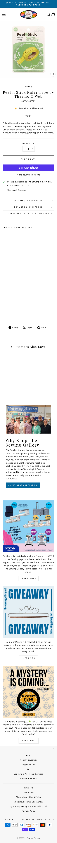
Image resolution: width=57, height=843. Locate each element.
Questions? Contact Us (22, 485)
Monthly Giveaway (28, 759)
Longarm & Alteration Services (28, 773)
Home (28, 86)
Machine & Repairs (29, 778)
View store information (16, 190)
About (28, 755)
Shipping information (28, 201)
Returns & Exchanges (28, 207)
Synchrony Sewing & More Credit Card (28, 806)
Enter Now (28, 658)
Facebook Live (29, 764)
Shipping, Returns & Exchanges (28, 801)
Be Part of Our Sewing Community (27, 819)
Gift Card (28, 787)
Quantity (28, 143)
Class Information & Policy (28, 797)
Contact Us (28, 792)
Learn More (28, 578)
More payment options (28, 174)
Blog (28, 769)
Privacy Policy (28, 810)
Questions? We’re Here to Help (28, 213)
